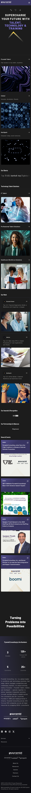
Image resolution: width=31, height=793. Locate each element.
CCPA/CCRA (7, 783)
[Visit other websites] (8, 758)
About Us (15, 763)
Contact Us (15, 776)
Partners (15, 773)
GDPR (2, 783)
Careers (15, 769)
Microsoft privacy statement (20, 784)
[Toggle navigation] (29, 3)
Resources (4, 742)
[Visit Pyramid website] (6, 2)
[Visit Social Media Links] (2, 732)
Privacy (13, 783)
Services (3, 738)
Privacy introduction (15, 787)
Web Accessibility (5, 787)
